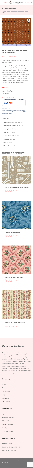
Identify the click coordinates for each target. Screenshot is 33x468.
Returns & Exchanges (8, 431)
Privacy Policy (6, 421)
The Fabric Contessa (11, 461)
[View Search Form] (1, 2)
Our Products (6, 391)
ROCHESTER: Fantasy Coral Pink (15, 277)
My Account (5, 414)
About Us (5, 388)
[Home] (2, 11)
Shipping (4, 428)
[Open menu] (31, 2)
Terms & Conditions (8, 417)
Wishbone (6, 462)
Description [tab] (6, 118)
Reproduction (5, 113)
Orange (17, 111)
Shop (3, 395)
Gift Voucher (6, 401)
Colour (23, 110)
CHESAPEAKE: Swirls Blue (12, 232)
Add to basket (17, 195)
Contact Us (5, 398)
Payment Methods (7, 424)
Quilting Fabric (23, 111)
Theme (10, 113)
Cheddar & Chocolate (12, 110)
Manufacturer (5, 111)
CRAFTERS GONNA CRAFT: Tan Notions (17, 187)
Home (4, 384)
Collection (19, 110)
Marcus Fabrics (9, 9)
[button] (28, 20)
